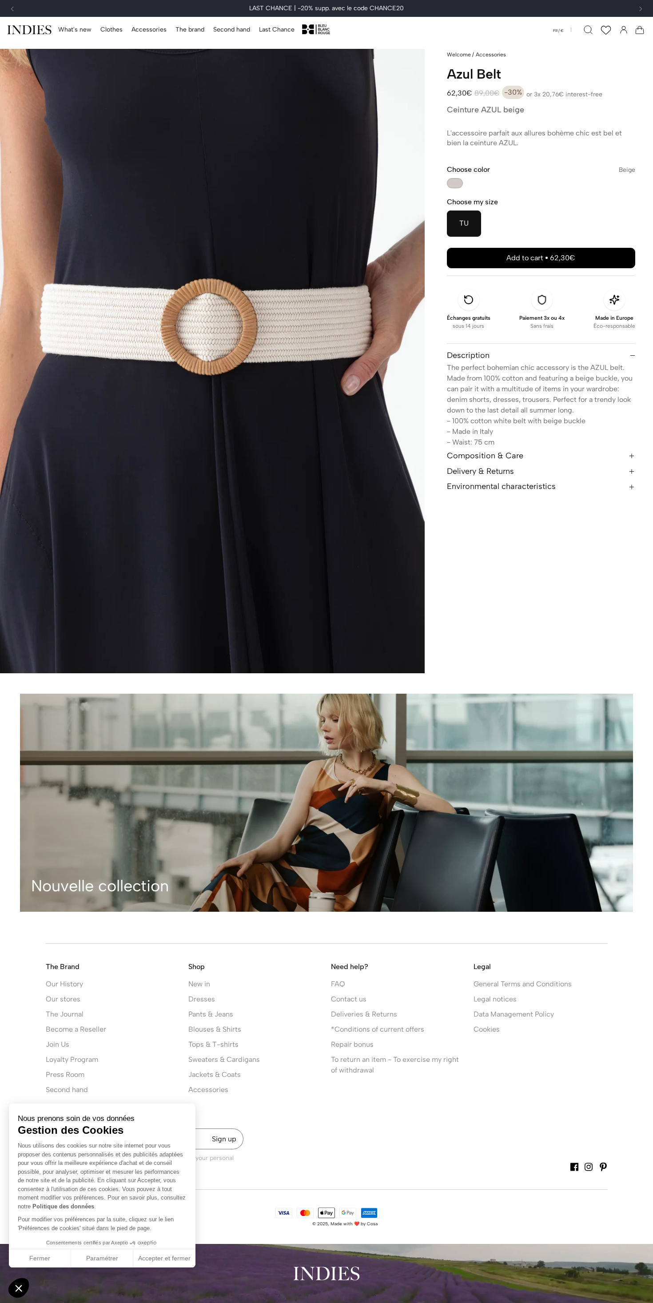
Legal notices (495, 999)
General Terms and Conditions (523, 984)
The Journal (65, 1014)
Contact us (348, 999)
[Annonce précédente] (12, 9)
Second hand (67, 1089)
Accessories (208, 1089)
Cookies (487, 1029)
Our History (64, 984)
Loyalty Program (72, 1059)
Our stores (63, 999)
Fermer (39, 1258)
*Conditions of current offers (377, 1029)
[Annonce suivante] (640, 9)
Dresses (201, 999)
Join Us (57, 1044)
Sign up (224, 1139)
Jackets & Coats (214, 1074)
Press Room (65, 1074)
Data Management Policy (514, 1014)
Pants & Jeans (210, 1014)
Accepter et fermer (164, 1258)
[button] (111, 30)
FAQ (338, 984)
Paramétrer (102, 1258)
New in (199, 984)
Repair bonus (352, 1044)
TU (464, 223)
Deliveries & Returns (364, 1014)
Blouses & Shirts (214, 1029)
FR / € (558, 30)
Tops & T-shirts (213, 1044)
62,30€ (540, 258)
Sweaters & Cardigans (224, 1059)
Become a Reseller (76, 1029)
